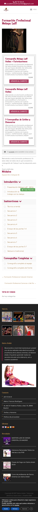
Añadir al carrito (19, 81)
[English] (3, 427)
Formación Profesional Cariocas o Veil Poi (19, 283)
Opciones (24, 509)
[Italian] (11, 427)
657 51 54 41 (19, 2)
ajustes (17, 505)
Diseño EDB (27, 495)
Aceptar (6, 509)
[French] (5, 427)
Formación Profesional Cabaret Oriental (18, 277)
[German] (8, 427)
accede (11, 152)
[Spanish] (13, 427)
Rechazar (15, 509)
